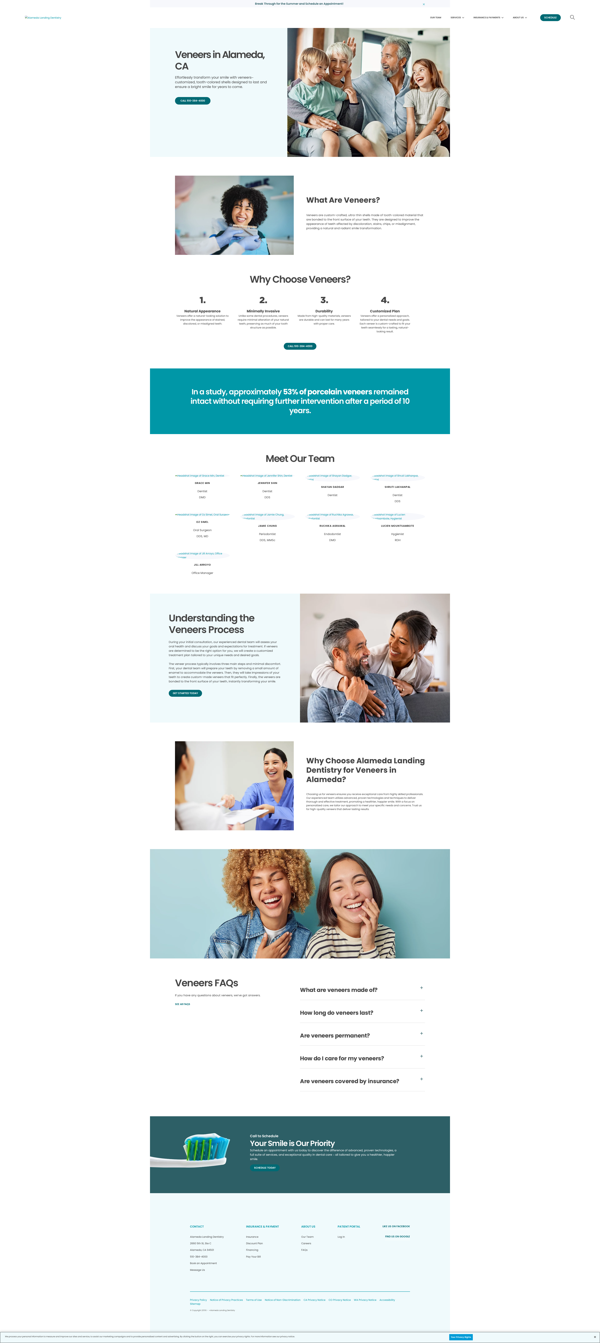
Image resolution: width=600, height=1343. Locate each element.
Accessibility (387, 1300)
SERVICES (456, 17)
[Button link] (572, 17)
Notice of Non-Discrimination (282, 1300)
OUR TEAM (435, 17)
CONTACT (197, 1226)
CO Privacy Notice (340, 1300)
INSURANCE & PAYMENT (262, 1226)
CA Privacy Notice (314, 1300)
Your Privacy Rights (461, 1337)
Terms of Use (254, 1300)
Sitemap (195, 1304)
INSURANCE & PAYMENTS (486, 17)
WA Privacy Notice (365, 1300)
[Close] (595, 1336)
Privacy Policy (198, 1300)
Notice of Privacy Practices (226, 1300)
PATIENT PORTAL (349, 1226)
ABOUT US (518, 17)
